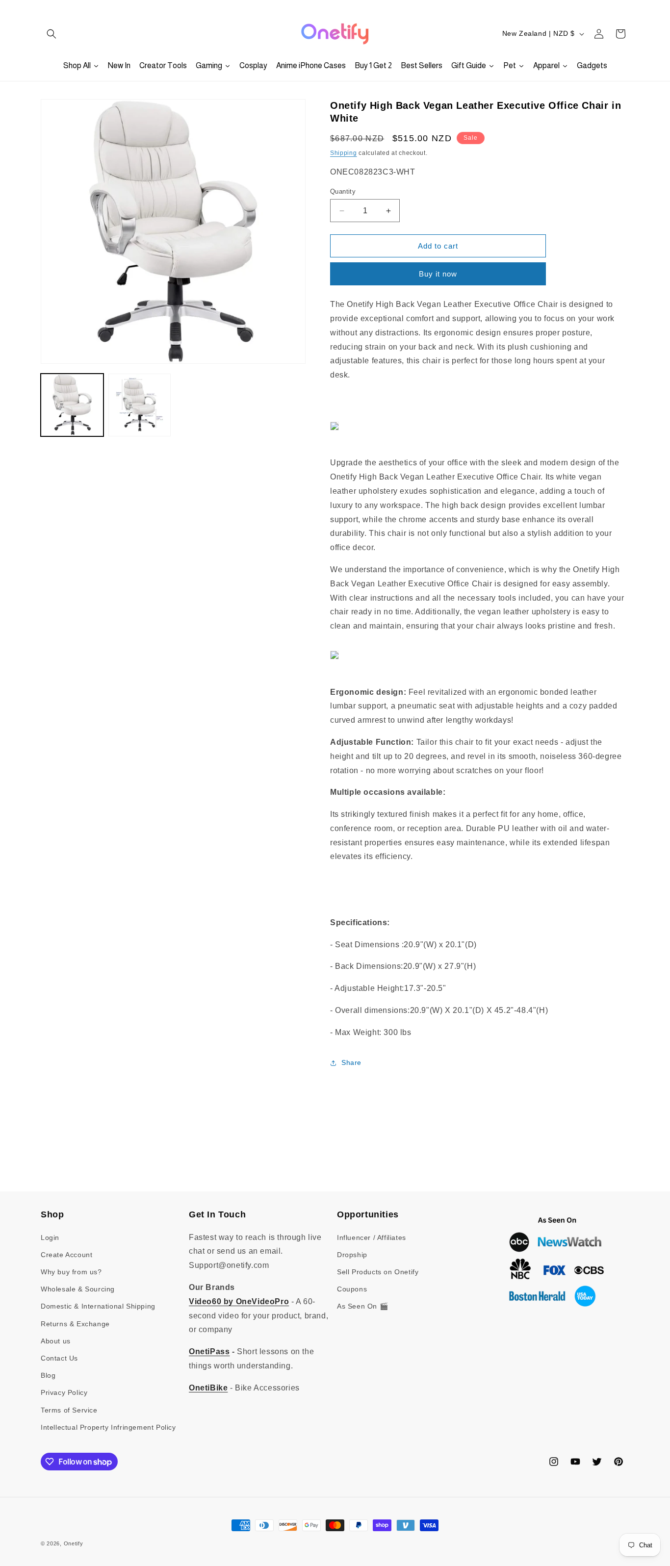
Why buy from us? (71, 1272)
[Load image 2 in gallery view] (139, 405)
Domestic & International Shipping (98, 1306)
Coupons (352, 1289)
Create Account (66, 1255)
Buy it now (438, 274)
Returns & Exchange (75, 1324)
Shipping (343, 153)
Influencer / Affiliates (371, 1237)
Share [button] (351, 1062)
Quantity (343, 191)
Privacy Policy (64, 1392)
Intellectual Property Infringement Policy (108, 1427)
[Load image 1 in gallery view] (72, 405)
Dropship (352, 1255)
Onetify (73, 1543)
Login (50, 1237)
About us (56, 1341)
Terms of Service (69, 1410)
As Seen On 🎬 (362, 1306)
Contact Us (59, 1358)
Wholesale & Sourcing (78, 1289)
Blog (48, 1375)
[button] (51, 34)
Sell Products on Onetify (377, 1272)
